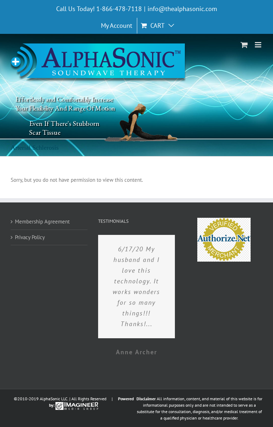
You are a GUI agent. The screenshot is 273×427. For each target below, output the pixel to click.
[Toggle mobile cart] (244, 44)
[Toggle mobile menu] (258, 44)
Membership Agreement (42, 221)
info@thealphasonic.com (182, 9)
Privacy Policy (30, 237)
